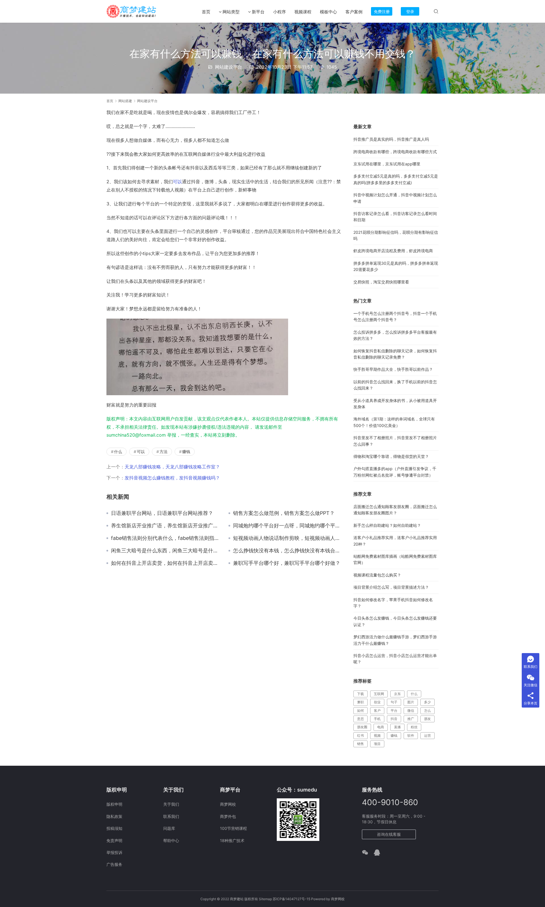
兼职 (360, 702)
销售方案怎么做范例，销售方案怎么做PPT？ (284, 513)
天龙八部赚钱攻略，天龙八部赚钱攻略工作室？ (172, 467)
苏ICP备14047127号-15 (291, 899)
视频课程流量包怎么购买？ (377, 575)
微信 (410, 710)
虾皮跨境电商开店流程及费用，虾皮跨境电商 (393, 250)
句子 (394, 702)
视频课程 (302, 11)
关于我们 (171, 804)
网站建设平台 (228, 67)
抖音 (394, 719)
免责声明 (114, 840)
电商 (380, 727)
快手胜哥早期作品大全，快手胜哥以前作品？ (393, 369)
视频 (377, 735)
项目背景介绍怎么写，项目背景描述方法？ (391, 587)
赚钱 (186, 451)
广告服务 (114, 864)
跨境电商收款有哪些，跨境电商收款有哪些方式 (395, 151)
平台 (394, 710)
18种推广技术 (232, 840)
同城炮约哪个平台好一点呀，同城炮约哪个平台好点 (287, 526)
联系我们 (171, 816)
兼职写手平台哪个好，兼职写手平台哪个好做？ (286, 563)
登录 (410, 11)
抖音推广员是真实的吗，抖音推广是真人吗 (391, 139)
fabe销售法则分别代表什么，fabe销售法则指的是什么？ (165, 538)
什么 (118, 451)
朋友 (427, 719)
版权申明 (114, 804)
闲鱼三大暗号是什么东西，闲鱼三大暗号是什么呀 (165, 551)
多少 (427, 702)
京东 (397, 694)
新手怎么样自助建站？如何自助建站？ (387, 525)
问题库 (169, 828)
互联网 (379, 694)
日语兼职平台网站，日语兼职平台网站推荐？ (162, 513)
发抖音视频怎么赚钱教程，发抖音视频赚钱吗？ (172, 478)
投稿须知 (114, 828)
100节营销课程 (233, 828)
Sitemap (265, 899)
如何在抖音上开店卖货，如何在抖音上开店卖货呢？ (165, 563)
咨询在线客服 (389, 834)
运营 (427, 735)
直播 (397, 727)
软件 (410, 735)
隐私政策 (114, 816)
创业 (377, 702)
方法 (163, 451)
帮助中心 (171, 840)
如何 (360, 710)
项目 (377, 744)
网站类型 (231, 11)
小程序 (279, 11)
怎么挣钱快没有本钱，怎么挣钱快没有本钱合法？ (287, 551)
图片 (410, 702)
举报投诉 (114, 852)
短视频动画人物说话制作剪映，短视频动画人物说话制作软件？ (287, 538)
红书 (360, 735)
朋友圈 (362, 727)
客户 (377, 710)
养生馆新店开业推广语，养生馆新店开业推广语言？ (165, 526)
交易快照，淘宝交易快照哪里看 (381, 281)
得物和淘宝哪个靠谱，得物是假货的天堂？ (391, 456)
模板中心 (328, 11)
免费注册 (382, 11)
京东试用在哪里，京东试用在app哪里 (386, 163)
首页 (206, 11)
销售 (360, 744)
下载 (360, 694)
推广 (410, 719)
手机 (377, 719)
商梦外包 (228, 816)
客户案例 (353, 11)
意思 (360, 719)
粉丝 (414, 727)
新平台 (258, 11)
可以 (177, 181)
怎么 (427, 710)
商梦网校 (228, 804)
